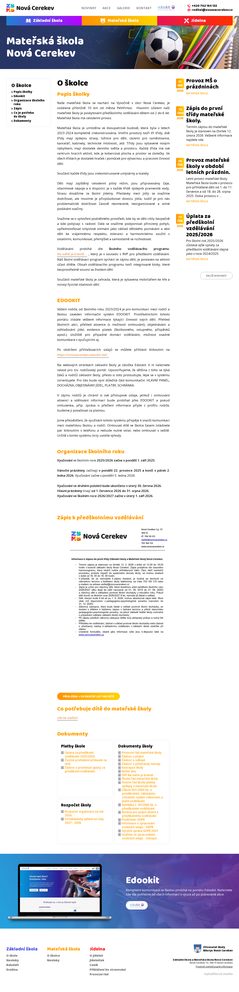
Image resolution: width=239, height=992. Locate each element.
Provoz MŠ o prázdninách (202, 84)
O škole (12, 955)
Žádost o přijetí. (133, 756)
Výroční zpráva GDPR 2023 (140, 831)
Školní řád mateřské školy (140, 778)
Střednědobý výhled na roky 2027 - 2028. (84, 821)
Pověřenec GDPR (133, 819)
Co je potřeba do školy (24, 114)
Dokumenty (22, 121)
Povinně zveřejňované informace (214, 966)
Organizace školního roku (29, 102)
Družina (12, 969)
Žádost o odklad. (134, 760)
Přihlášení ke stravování (108, 969)
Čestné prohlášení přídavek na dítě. (86, 762)
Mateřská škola (123, 20)
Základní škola (47, 20)
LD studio (225, 974)
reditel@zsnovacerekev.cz (212, 10)
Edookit (19, 96)
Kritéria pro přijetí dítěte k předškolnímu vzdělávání (140, 814)
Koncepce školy (132, 767)
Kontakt (144, 8)
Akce (107, 8)
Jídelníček (97, 960)
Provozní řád (99, 974)
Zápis (18, 108)
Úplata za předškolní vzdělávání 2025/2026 (200, 225)
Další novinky (216, 276)
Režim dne (129, 771)
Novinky (88, 8)
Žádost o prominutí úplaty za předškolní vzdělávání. (85, 769)
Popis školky (23, 92)
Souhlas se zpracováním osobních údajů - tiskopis (139, 836)
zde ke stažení (67, 718)
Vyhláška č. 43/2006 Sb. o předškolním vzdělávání (139, 806)
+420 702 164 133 (204, 5)
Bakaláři (12, 965)
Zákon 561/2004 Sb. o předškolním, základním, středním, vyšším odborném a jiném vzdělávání (142, 795)
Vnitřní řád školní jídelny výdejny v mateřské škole (139, 784)
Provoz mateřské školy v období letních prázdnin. (208, 166)
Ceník (94, 965)
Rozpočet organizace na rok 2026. (84, 813)
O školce (21, 85)
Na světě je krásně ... (72, 254)
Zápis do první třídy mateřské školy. (205, 114)
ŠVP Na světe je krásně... (138, 775)
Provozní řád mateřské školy (142, 752)
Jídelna (198, 20)
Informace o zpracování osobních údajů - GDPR (138, 825)
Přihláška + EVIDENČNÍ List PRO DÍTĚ (88, 696)
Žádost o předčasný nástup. (141, 764)
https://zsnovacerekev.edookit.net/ (83, 355)
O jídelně (96, 955)
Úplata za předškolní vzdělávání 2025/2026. (80, 754)
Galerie (123, 8)
